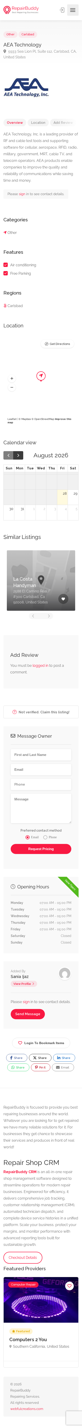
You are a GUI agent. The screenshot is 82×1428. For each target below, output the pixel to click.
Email (64, 1067)
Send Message (27, 1014)
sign (22, 194)
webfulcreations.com (26, 1409)
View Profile (22, 984)
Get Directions (60, 344)
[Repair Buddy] (21, 10)
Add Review (63, 123)
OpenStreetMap (44, 419)
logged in (40, 665)
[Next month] (18, 455)
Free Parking (20, 273)
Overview (15, 123)
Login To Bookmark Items (44, 1043)
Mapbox (26, 419)
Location (38, 123)
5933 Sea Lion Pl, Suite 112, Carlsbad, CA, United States (40, 54)
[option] (41, 580)
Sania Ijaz (20, 976)
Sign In (62, 10)
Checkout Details (23, 1257)
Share (18, 1058)
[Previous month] (8, 455)
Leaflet (12, 419)
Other (10, 34)
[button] (12, 379)
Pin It (42, 1067)
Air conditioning (23, 265)
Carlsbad (27, 34)
